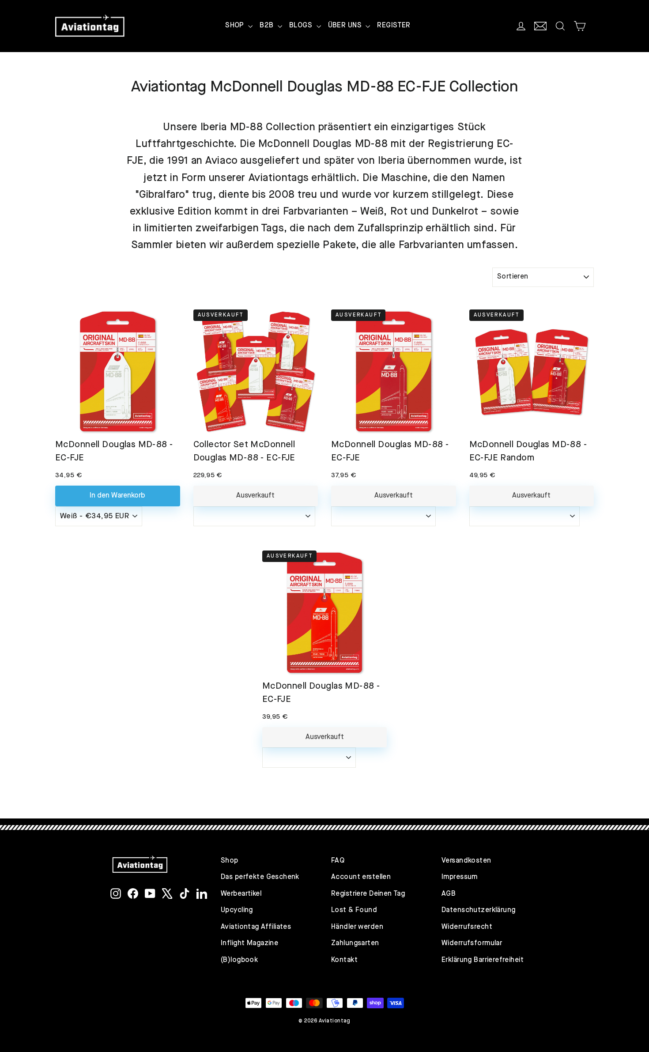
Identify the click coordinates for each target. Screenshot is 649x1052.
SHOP (235, 25)
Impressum (459, 877)
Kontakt (344, 960)
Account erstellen (361, 877)
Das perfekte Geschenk (260, 877)
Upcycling (237, 910)
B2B (267, 25)
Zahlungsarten (355, 943)
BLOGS (301, 25)
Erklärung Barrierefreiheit (482, 960)
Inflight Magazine (249, 943)
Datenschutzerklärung (478, 910)
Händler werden (357, 927)
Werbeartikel (241, 893)
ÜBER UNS (346, 25)
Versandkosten (466, 860)
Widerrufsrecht (466, 927)
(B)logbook (239, 960)
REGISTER (393, 25)
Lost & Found (354, 910)
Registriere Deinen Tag (368, 893)
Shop (229, 860)
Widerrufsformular (471, 943)
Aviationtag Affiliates (256, 927)
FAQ (337, 860)
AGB (448, 893)
